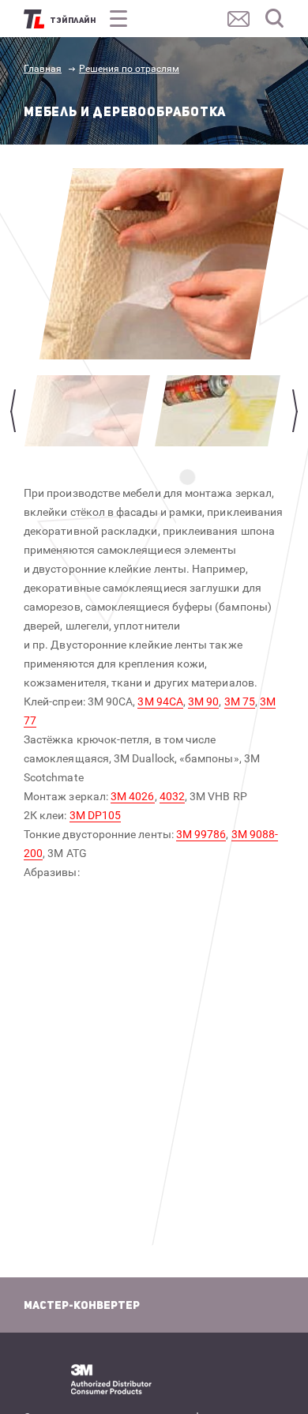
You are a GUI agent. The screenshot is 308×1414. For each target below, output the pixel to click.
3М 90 (203, 701)
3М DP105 (95, 815)
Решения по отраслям (129, 68)
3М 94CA (160, 701)
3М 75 (239, 701)
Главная (43, 68)
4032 (172, 796)
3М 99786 (201, 834)
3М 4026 (133, 796)
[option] (161, 263)
